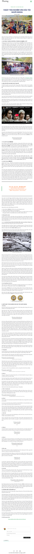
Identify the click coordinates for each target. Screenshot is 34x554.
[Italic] (8, 531)
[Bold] (7, 531)
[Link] (11, 531)
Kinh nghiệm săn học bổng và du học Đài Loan (17, 519)
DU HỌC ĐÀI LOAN (19, 6)
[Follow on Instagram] (20, 551)
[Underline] (10, 531)
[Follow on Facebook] (14, 551)
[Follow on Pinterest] (17, 551)
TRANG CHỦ (13, 6)
